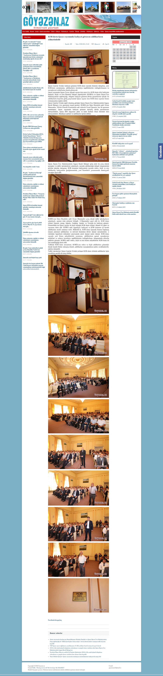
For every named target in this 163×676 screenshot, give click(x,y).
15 (131, 52)
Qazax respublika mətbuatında (114, 31)
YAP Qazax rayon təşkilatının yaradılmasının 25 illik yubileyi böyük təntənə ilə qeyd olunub (75, 646)
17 (114, 55)
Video (102, 31)
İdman (77, 31)
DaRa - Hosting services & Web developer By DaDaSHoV (48, 667)
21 (128, 55)
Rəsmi (32, 31)
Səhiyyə (57, 31)
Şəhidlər (82, 31)
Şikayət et (97, 44)
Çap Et (107, 44)
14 (128, 52)
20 (124, 55)
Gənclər (71, 31)
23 (134, 55)
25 (117, 58)
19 (121, 55)
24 (114, 58)
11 (117, 52)
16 (134, 52)
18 (117, 55)
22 (131, 55)
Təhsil (52, 31)
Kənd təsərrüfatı (45, 31)
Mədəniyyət (64, 31)
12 (121, 52)
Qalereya (96, 31)
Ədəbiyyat (89, 31)
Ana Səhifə (25, 31)
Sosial (37, 31)
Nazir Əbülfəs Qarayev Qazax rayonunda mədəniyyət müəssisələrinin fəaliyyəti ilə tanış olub (75, 656)
